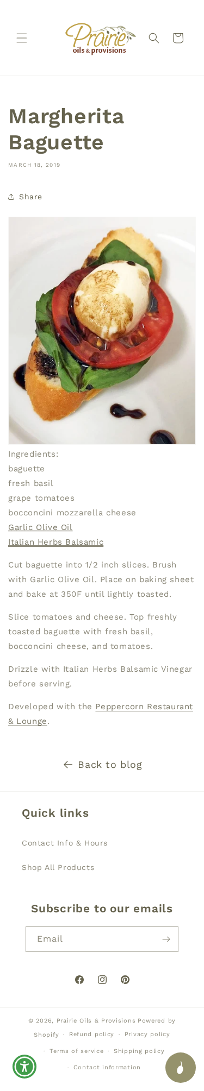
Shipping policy (139, 1051)
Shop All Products (58, 867)
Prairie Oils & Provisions (96, 1020)
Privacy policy (147, 1034)
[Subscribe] (166, 939)
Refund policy (91, 1034)
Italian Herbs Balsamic (55, 542)
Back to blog (110, 764)
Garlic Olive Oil (40, 527)
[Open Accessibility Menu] (25, 1067)
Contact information (107, 1067)
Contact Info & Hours (65, 842)
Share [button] (30, 196)
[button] (22, 38)
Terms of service (76, 1051)
